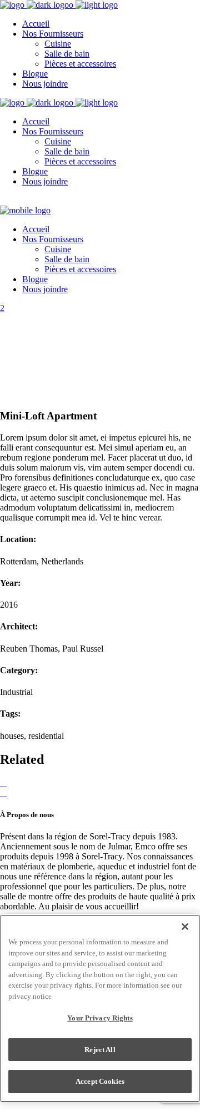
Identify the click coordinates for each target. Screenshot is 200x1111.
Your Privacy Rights (99, 1018)
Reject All (99, 1049)
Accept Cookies (100, 1081)
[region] (100, 1008)
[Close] (185, 926)
